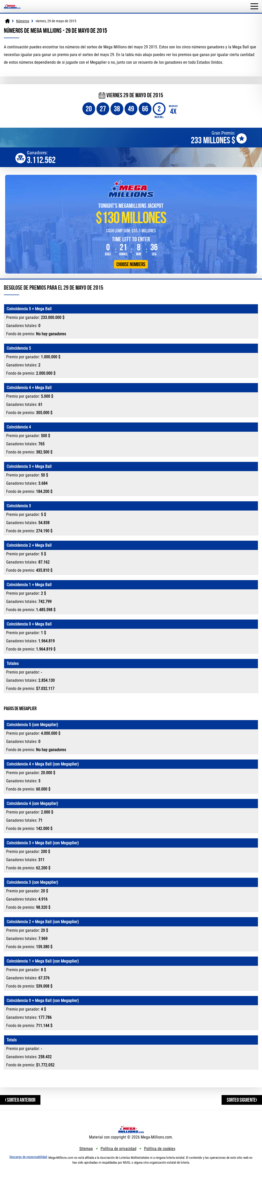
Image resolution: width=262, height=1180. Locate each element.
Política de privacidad (118, 1148)
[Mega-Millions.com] (12, 2)
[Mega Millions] (7, 21)
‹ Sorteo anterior (20, 1100)
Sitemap (86, 1148)
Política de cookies (159, 1148)
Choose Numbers (130, 264)
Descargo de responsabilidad (28, 1157)
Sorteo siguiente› (242, 1100)
